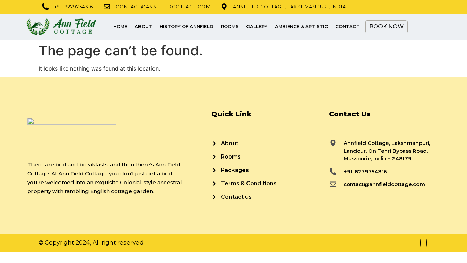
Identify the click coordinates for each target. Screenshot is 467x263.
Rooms (230, 26)
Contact (347, 26)
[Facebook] (420, 243)
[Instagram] (426, 243)
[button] (418, 27)
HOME (120, 26)
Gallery (256, 26)
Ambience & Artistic (301, 26)
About (143, 26)
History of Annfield (186, 26)
